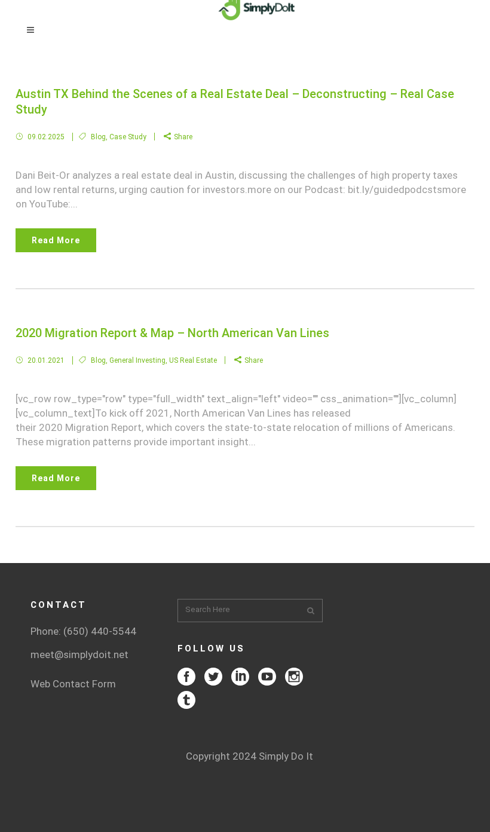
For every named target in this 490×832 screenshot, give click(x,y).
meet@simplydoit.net (79, 654)
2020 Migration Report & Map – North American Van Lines (172, 333)
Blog (98, 137)
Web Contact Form (73, 684)
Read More (56, 240)
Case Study (127, 137)
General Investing (137, 360)
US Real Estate (193, 360)
